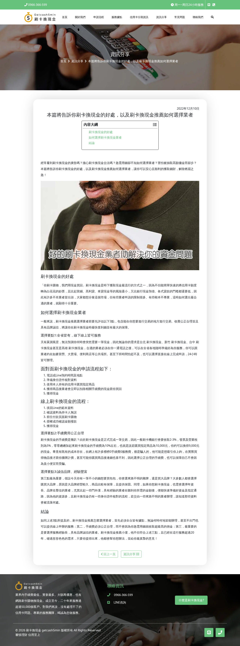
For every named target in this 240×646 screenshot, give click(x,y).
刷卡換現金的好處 (101, 132)
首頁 (64, 17)
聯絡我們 (198, 17)
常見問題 (179, 17)
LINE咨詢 (119, 602)
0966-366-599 (37, 5)
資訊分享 (161, 17)
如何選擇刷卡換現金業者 (105, 137)
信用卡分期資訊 (139, 17)
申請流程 (98, 17)
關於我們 (80, 17)
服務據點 (117, 17)
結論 (92, 143)
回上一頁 (109, 554)
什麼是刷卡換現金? (191, 600)
